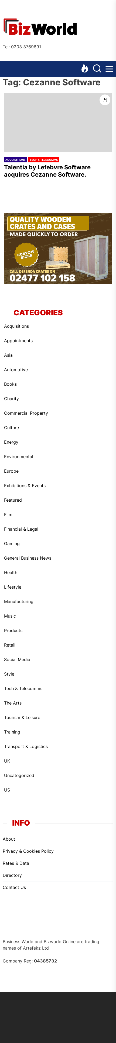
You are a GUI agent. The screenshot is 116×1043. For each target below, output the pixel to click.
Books (10, 384)
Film (8, 514)
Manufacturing (18, 601)
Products (13, 630)
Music (10, 616)
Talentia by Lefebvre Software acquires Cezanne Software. (47, 171)
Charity (11, 398)
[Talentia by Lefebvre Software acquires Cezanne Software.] (58, 122)
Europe (11, 471)
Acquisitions (15, 159)
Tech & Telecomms (44, 159)
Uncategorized (19, 775)
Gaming (12, 543)
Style (9, 674)
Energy (11, 442)
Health (10, 572)
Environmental (18, 456)
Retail (9, 645)
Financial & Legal (21, 529)
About (9, 839)
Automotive (16, 369)
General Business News (27, 558)
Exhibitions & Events (25, 485)
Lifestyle (12, 587)
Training (12, 732)
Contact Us (14, 887)
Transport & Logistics (26, 746)
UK (7, 761)
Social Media (17, 659)
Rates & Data (16, 863)
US (7, 790)
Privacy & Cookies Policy (28, 851)
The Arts (13, 703)
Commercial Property (26, 413)
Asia (8, 355)
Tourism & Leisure (22, 717)
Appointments (18, 340)
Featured (13, 500)
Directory (12, 875)
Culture (11, 427)
